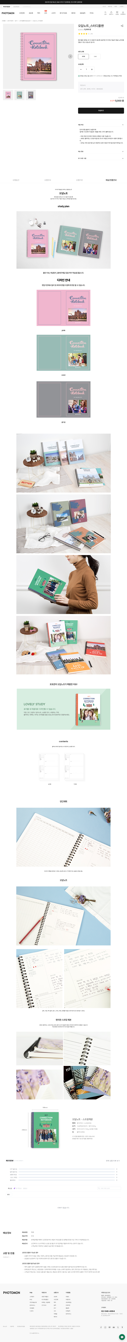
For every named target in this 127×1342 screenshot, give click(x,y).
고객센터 (121, 6)
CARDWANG (27, 6)
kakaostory (122, 1327)
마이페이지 (123, 13)
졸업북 (67, 1308)
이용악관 (12, 1326)
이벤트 (115, 6)
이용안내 (68, 1299)
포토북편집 (68, 1302)
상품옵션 (16, 180)
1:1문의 (31, 1311)
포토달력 (82, 13)
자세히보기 (6, 1257)
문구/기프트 (63, 13)
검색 (105, 13)
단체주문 (68, 1305)
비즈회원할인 (45, 1299)
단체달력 (68, 1311)
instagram (105, 1327)
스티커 (53, 13)
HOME (4, 21)
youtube (113, 1327)
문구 (16, 21)
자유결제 (32, 1308)
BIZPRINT (17, 6)
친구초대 (44, 1305)
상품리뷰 (79, 180)
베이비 (73, 13)
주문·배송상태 (33, 1302)
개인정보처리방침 (21, 1326)
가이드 (92, 13)
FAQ (31, 1299)
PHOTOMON (6, 6)
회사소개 (5, 1326)
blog (109, 1327)
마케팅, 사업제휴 (46, 1302)
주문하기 (101, 111)
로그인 (104, 6)
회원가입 (110, 6)
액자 (38, 13)
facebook (101, 1327)
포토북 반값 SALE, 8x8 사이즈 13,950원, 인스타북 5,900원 (63, 2)
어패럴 (55, 1314)
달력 (55, 1305)
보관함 (117, 13)
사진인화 (22, 13)
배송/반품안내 (111, 180)
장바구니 (111, 13)
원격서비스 (32, 1305)
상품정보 (47, 180)
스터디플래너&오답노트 (25, 21)
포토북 (31, 13)
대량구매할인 (45, 1296)
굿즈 (45, 13)
